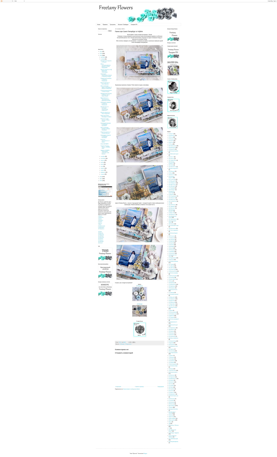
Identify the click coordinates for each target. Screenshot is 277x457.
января (103, 174)
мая (102, 166)
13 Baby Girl (101, 234)
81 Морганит (172, 375)
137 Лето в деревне (173, 230)
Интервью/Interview (173, 409)
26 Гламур (171, 264)
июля (102, 162)
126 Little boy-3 (172, 204)
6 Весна (100, 223)
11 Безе (100, 231)
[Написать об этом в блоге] (130, 342)
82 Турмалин (172, 376)
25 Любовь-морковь (173, 261)
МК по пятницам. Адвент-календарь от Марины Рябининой (106, 87)
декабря (103, 57)
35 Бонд (170, 281)
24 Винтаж (171, 259)
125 (169, 202)
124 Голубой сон (173, 201)
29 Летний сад (172, 269)
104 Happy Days (172, 160)
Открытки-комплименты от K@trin (105, 141)
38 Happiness (139, 285)
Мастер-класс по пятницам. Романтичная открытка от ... (105, 108)
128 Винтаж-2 (172, 208)
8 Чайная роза (101, 225)
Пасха (170, 421)
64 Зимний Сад (172, 341)
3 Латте (100, 218)
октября (103, 156)
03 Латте (171, 137)
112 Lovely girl (172, 179)
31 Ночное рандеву (173, 272)
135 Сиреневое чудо (173, 225)
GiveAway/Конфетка (173, 441)
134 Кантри (171, 223)
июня (102, 164)
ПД (169, 423)
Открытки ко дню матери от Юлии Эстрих (105, 120)
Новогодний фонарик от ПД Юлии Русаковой (106, 124)
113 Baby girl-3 (172, 181)
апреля (103, 168)
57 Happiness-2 (172, 327)
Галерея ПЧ (134, 24)
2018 (101, 176)
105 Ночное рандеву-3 (171, 162)
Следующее (118, 386)
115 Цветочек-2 (172, 184)
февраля (103, 172)
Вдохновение (172, 405)
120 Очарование (173, 196)
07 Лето (170, 144)
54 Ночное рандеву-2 (174, 319)
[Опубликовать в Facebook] (133, 342)
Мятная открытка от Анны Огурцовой (105, 113)
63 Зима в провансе (173, 338)
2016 (101, 180)
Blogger (145, 453)
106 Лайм (171, 164)
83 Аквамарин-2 (172, 378)
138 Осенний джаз (173, 233)
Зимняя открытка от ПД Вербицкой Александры (106, 71)
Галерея (171, 407)
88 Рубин (171, 387)
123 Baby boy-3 (172, 199)
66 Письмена (172, 344)
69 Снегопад (172, 350)
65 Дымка (171, 342)
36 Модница (171, 282)
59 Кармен (171, 331)
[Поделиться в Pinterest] (134, 342)
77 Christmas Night (173, 365)
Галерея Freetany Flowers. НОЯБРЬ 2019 (105, 147)
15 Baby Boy (101, 237)
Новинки (171, 414)
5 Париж (100, 221)
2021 (101, 51)
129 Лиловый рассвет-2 (172, 210)
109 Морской (172, 171)
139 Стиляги (171, 236)
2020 (101, 53)
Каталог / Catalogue (123, 24)
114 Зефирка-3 (172, 182)
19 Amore (100, 242)
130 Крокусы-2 (172, 214)
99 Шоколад (171, 403)
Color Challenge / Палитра (173, 436)
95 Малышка (172, 398)
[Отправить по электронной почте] (129, 342)
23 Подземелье (172, 257)
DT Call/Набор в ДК (173, 438)
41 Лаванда (171, 292)
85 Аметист (171, 382)
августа (103, 160)
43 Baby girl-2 (172, 297)
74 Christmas (172, 360)
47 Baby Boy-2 (172, 304)
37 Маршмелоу (128, 344)
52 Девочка (171, 315)
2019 (101, 55)
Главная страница (139, 386)
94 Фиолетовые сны (173, 395)
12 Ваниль (100, 233)
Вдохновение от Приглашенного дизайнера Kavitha (105, 99)
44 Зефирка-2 (172, 298)
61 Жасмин (171, 334)
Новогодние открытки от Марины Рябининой (106, 103)
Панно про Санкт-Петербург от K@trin (106, 116)
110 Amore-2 (171, 174)
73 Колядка (171, 359)
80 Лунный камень (173, 372)
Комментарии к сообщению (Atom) (131, 389)
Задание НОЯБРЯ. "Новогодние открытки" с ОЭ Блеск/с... (105, 152)
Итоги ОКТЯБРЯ (104, 143)
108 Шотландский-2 (173, 168)
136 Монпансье (172, 228)
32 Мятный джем (173, 275)
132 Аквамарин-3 (173, 219)
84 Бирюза (171, 380)
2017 (101, 178)
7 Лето (99, 224)
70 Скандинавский (173, 352)
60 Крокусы (171, 333)
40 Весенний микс (173, 289)
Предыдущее (161, 386)
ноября (103, 59)
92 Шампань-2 (172, 394)
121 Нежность (172, 197)
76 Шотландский (172, 364)
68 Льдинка (171, 349)
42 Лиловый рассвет (173, 294)
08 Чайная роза (172, 145)
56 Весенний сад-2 (173, 324)
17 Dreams (100, 240)
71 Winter (171, 355)
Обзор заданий (172, 418)
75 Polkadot (171, 362)
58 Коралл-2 (171, 329)
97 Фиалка (171, 400)
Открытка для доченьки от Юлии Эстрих (106, 91)
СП (169, 428)
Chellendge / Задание (174, 432)
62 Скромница (172, 336)
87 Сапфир (171, 385)
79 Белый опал (172, 370)
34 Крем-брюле (172, 279)
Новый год (171, 416)
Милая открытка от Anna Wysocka (105, 83)
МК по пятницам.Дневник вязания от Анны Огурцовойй (106, 65)
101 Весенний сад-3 (173, 153)
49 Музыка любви (173, 307)
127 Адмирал (172, 206)
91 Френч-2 (171, 392)
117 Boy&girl (171, 188)
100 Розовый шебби (173, 151)
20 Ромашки (171, 249)
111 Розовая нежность (171, 177)
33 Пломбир (171, 277)
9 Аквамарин (101, 227)
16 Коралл (100, 238)
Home (98, 24)
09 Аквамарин (172, 147)
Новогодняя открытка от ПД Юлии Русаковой (106, 136)
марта (102, 170)
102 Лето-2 (171, 156)
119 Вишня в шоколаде (172, 192)
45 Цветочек (171, 300)
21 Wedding (171, 251)
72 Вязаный (171, 357)
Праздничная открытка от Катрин (106, 61)
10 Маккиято (101, 228)
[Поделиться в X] (132, 342)
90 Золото (171, 390)
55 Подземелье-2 (173, 321)
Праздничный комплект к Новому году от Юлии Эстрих (106, 95)
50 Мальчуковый (172, 312)
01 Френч (171, 133)
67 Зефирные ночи (173, 346)
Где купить (113, 24)
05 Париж (171, 140)
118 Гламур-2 (172, 189)
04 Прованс (171, 138)
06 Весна (171, 142)
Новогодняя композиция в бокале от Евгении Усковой (106, 75)
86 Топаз (171, 383)
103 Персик (171, 158)
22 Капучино (172, 253)
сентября (103, 158)
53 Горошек (171, 317)
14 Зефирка (101, 235)
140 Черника (172, 239)
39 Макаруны (172, 287)
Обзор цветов (172, 420)
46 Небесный (172, 302)
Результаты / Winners (174, 425)
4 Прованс (100, 220)
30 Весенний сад (173, 271)
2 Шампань (100, 217)
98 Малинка (171, 402)
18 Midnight (139, 304)
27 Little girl (171, 266)
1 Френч (100, 216)
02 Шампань (172, 135)
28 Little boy (171, 267)
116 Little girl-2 (172, 186)
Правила (105, 24)
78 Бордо (171, 368)
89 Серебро (171, 388)
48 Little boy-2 (172, 305)
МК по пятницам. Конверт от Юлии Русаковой (105, 129)
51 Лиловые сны (172, 313)
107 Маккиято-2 (172, 166)
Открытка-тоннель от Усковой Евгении (106, 132)
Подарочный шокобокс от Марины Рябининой (106, 79)
